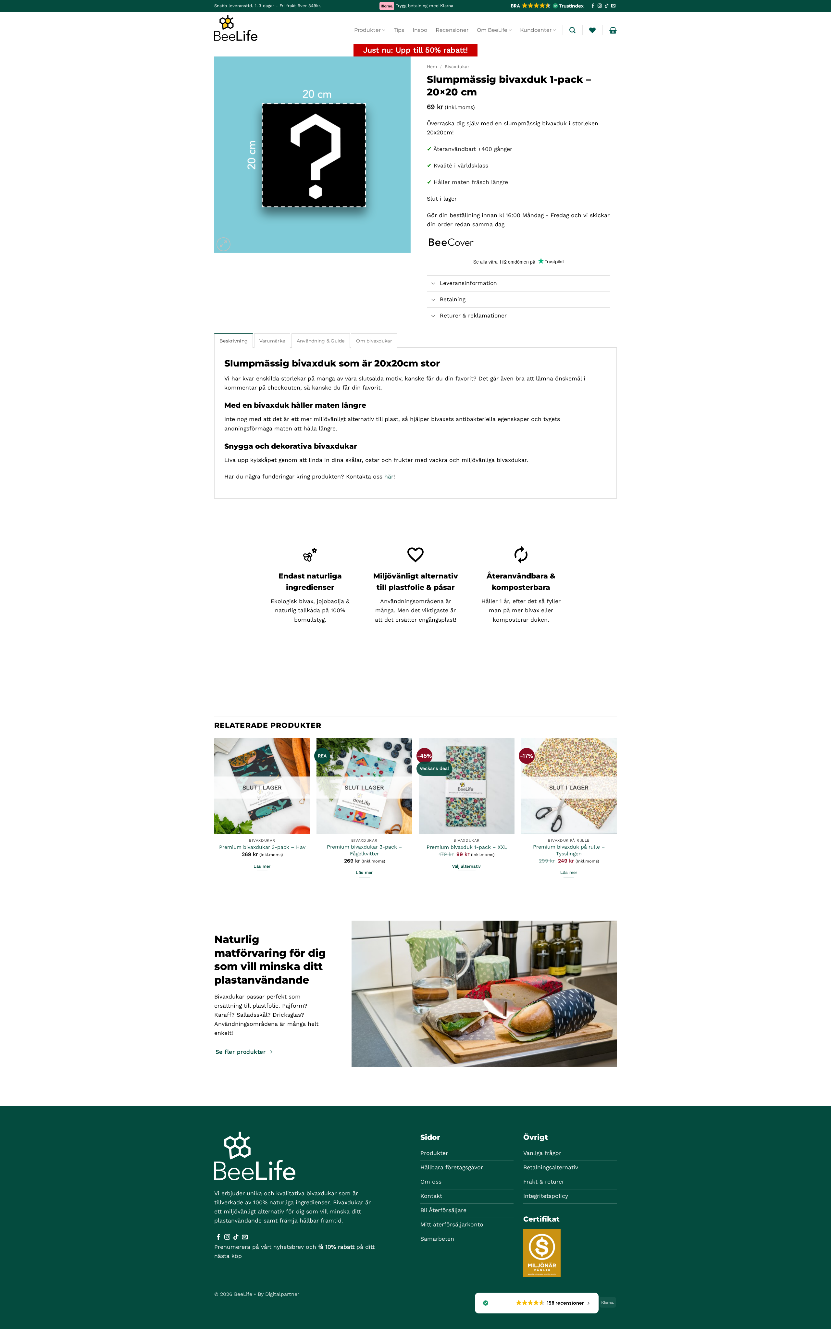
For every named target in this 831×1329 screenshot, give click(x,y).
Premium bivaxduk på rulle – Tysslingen (569, 850)
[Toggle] (433, 284)
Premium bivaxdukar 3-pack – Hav (262, 847)
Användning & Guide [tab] (321, 341)
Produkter (367, 30)
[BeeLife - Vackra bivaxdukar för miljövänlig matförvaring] (246, 28)
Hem (432, 66)
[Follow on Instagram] (600, 6)
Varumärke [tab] (272, 341)
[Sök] (572, 30)
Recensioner (452, 30)
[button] (546, 6)
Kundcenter (536, 30)
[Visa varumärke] (451, 241)
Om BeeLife (492, 30)
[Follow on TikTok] (606, 6)
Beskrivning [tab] (233, 341)
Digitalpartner (282, 1294)
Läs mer (262, 866)
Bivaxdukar (457, 66)
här (388, 476)
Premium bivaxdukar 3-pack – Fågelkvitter (364, 850)
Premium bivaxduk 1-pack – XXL (467, 847)
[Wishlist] (592, 30)
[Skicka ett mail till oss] (613, 6)
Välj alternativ (466, 866)
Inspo (420, 30)
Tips (399, 30)
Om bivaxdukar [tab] (374, 341)
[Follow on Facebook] (593, 6)
